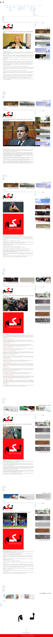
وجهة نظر (19, 8)
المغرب (4, 586)
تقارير (7, 6)
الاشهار (1, 604)
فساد (34, 7)
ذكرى (34, 11)
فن (21, 6)
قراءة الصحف (8, 286)
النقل (10, 8)
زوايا (33, 12)
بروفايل (24, 9)
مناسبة (31, 7)
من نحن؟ (1, 603)
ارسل (4, 97)
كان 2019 (4, 587)
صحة (10, 9)
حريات (29, 5)
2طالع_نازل (7, 502)
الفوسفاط (4, 486)
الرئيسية (5, 5)
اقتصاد (14, 5)
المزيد (34, 5)
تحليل (7, 7)
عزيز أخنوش (4, 176)
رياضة (17, 5)
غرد (3, 96)
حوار (23, 8)
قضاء (10, 6)
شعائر (31, 9)
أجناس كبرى (25, 5)
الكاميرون (4, 585)
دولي (7, 191)
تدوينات (19, 9)
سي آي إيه (4, 271)
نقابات (10, 10)
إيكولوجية (34, 8)
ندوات (21, 8)
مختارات (31, 6)
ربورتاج (24, 7)
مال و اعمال (14, 6)
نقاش (21, 7)
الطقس (34, 9)
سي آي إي (4, 270)
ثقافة (22, 5)
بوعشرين (4, 94)
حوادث (10, 7)
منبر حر (19, 7)
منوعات (32, 5)
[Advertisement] (18, 85)
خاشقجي (4, 269)
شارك (4, 178)
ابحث (43, 22)
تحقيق (24, 6)
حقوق (28, 6)
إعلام (34, 6)
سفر (30, 8)
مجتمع (11, 5)
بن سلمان (4, 268)
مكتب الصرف (4, 487)
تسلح (34, 10)
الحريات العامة (4, 92)
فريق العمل (40, 5)
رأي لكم (19, 6)
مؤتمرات (14, 7)
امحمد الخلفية (4, 93)
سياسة (8, 5)
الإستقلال (4, 91)
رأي (19, 5)
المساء (4, 398)
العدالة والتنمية (4, 175)
